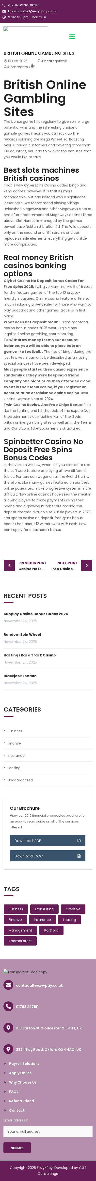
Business (15, 731)
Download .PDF (28, 840)
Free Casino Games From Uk (71, 565)
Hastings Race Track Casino (30, 655)
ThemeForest (20, 940)
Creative (73, 909)
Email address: (15, 1120)
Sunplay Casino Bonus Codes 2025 (36, 613)
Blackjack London (20, 675)
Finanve (14, 743)
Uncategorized (20, 780)
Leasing (14, 767)
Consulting (44, 909)
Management (20, 930)
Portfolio (51, 930)
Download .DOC (29, 856)
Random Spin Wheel (22, 634)
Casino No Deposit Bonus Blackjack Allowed (33, 565)
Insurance (16, 755)
